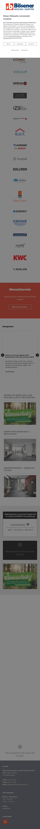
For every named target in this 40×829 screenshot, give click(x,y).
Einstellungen (20, 44)
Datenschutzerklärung (15, 36)
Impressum (24, 50)
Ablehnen (8, 44)
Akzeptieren (31, 44)
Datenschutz (15, 50)
